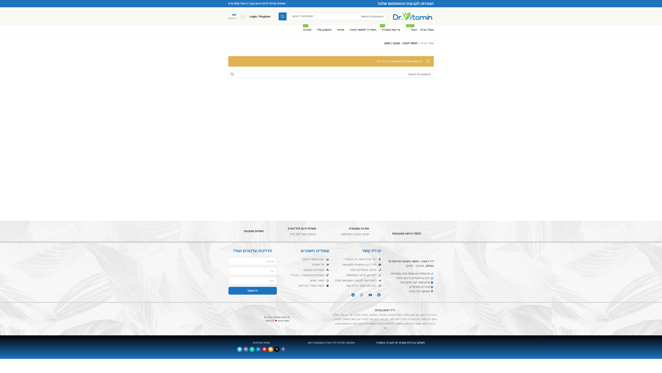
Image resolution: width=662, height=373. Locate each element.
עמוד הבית (427, 43)
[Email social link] (270, 349)
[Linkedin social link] (258, 349)
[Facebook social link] (283, 349)
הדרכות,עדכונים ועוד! (252, 250)
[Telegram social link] (239, 349)
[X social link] (276, 349)
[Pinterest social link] (264, 349)
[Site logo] (413, 16)
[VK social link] (245, 349)
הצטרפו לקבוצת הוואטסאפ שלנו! (406, 3)
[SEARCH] (283, 16)
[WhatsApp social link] (252, 349)
